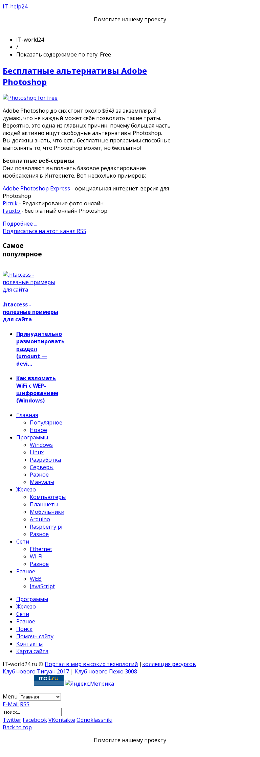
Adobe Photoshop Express (36, 188)
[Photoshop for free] (30, 97)
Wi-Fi (36, 556)
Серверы (41, 467)
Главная (27, 415)
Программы (32, 437)
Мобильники (47, 511)
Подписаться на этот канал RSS (44, 231)
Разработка (45, 459)
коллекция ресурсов (169, 664)
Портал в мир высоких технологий (91, 664)
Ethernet (41, 549)
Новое (38, 430)
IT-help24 (15, 6)
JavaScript (42, 586)
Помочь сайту (34, 636)
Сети (22, 541)
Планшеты (44, 504)
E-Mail (11, 704)
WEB (36, 578)
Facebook (35, 720)
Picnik (11, 203)
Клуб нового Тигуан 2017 (36, 671)
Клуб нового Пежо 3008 (106, 671)
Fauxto (12, 210)
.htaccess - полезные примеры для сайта (30, 312)
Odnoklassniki (94, 720)
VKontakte (61, 720)
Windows (41, 445)
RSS (24, 704)
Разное (39, 474)
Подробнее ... (20, 223)
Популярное (46, 422)
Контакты (29, 643)
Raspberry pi (46, 526)
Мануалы (42, 482)
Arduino (40, 519)
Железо (26, 489)
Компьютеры (48, 497)
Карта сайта (32, 651)
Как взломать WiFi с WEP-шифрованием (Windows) (37, 389)
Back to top (17, 727)
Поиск (24, 629)
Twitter (12, 720)
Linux (37, 452)
